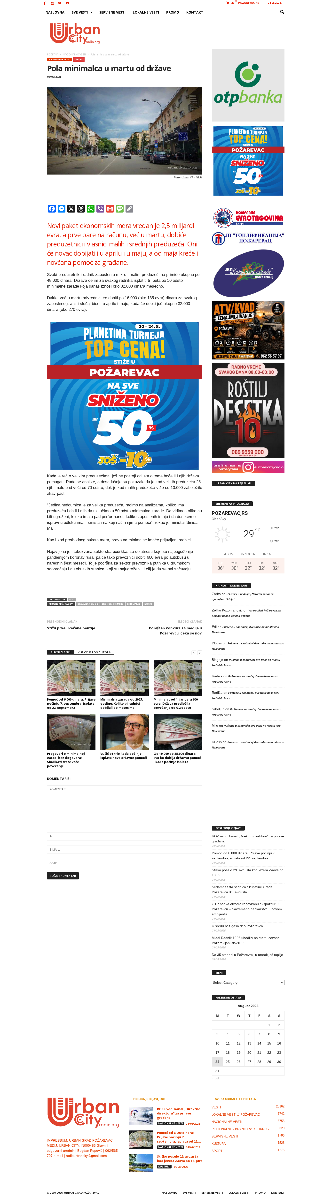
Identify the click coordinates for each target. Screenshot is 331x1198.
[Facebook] (45, 3)
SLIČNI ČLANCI (61, 652)
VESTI (79, 59)
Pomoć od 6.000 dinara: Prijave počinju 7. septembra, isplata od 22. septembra (71, 703)
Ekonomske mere (112, 603)
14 (259, 1043)
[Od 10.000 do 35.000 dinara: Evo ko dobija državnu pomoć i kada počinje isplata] (178, 732)
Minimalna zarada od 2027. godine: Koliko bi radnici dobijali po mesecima (121, 703)
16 (279, 1043)
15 (269, 1043)
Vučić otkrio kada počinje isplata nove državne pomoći (123, 755)
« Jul (215, 1078)
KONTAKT (194, 12)
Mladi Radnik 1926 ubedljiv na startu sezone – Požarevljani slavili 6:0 (247, 940)
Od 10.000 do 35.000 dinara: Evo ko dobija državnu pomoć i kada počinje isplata (177, 757)
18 (228, 1052)
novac (148, 603)
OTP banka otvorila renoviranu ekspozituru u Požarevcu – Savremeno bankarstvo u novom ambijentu (247, 909)
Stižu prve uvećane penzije (71, 628)
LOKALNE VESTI (146, 12)
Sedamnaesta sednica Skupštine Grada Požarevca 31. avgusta (242, 889)
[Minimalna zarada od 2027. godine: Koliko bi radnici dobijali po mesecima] (124, 678)
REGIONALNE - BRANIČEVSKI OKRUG (240, 1129)
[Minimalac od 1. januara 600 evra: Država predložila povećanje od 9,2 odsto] (178, 678)
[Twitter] (60, 3)
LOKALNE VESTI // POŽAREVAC (236, 1114)
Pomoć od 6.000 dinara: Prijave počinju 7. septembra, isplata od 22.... (179, 1137)
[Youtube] (67, 3)
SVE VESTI (80, 12)
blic (71, 599)
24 (217, 1062)
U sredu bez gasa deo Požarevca (237, 926)
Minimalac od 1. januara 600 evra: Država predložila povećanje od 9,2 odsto (176, 703)
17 (217, 1052)
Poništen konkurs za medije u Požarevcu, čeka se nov (175, 630)
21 (259, 1052)
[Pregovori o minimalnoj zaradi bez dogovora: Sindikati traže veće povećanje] (71, 732)
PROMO (172, 12)
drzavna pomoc (88, 603)
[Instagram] (52, 3)
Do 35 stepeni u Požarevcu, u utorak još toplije (247, 955)
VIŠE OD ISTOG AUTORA (94, 652)
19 (239, 1052)
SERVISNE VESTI (112, 12)
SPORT (217, 1151)
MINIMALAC (133, 603)
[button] (282, 12)
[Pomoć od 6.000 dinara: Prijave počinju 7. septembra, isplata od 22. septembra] (71, 678)
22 (269, 1052)
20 (249, 1052)
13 (249, 1043)
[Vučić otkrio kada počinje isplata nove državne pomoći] (124, 732)
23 (279, 1052)
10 (217, 1043)
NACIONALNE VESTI (59, 59)
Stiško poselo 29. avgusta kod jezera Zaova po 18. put (248, 872)
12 (239, 1043)
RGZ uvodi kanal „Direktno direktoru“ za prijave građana (248, 838)
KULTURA (164, 1166)
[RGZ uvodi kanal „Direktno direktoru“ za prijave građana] (141, 1116)
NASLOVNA (55, 12)
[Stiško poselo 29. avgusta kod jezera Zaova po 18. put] (141, 1163)
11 (228, 1043)
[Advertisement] (201, 33)
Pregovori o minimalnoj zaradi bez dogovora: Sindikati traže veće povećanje (66, 759)
